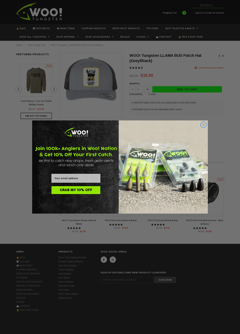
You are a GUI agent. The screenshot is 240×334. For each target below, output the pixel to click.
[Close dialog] (203, 125)
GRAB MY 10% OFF (76, 190)
